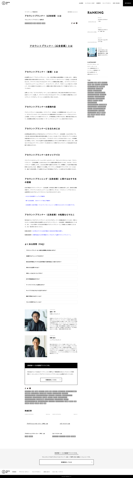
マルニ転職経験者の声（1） (93, 68)
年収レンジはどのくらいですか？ (34, 273)
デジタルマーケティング (63, 397)
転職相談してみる (51, 380)
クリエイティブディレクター (30, 395)
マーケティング (51, 401)
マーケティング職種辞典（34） (94, 70)
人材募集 (66, 401)
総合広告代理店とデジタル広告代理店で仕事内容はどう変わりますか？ (44, 262)
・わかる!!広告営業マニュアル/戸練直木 (35, 196)
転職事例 (98, 3)
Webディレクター (62, 391)
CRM (33, 391)
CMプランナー (28, 391)
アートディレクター (35, 393)
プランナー (66, 399)
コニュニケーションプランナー (42, 395)
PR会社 (47, 391)
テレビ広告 (45, 397)
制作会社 (71, 401)
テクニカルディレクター (37, 397)
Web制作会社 (28, 393)
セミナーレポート (29, 397)
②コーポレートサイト (58, 471)
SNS (50, 391)
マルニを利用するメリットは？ (34, 302)
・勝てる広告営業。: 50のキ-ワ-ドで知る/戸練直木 (37, 200)
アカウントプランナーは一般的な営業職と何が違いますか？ (41, 250)
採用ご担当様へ (116, 3)
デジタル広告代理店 (29, 23)
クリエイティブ (65, 393)
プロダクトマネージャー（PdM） (31, 401)
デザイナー (50, 397)
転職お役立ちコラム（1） (92, 74)
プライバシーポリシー (24, 471)
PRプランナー (41, 391)
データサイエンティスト (49, 399)
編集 (45, 403)
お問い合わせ (47, 471)
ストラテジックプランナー (67, 395)
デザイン (55, 397)
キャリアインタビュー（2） (93, 64)
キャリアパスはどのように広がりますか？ (36, 290)
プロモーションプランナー (43, 401)
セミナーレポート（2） (92, 66)
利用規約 (14, 471)
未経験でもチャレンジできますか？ (35, 256)
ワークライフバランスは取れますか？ (35, 285)
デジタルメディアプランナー (30, 399)
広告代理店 (39, 23)
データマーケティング (59, 399)
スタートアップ (58, 395)
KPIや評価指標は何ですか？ (33, 279)
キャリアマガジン (107, 3)
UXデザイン (55, 391)
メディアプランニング (60, 401)
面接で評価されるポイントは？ (34, 296)
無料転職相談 (128, 3)
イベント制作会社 (43, 393)
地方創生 (27, 403)
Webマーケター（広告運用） (71, 391)
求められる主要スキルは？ (32, 267)
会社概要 (81, 3)
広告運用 (37, 403)
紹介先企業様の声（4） (92, 72)
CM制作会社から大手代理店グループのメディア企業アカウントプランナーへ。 (52, 235)
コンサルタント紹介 (90, 3)
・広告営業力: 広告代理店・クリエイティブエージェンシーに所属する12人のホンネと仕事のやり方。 (50, 205)
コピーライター (51, 395)
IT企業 (37, 391)
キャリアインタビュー (57, 393)
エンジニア (50, 393)
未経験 (44, 23)
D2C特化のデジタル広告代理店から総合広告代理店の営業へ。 (48, 231)
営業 (35, 23)
